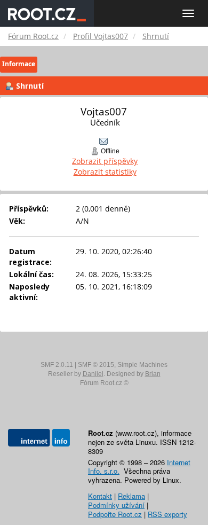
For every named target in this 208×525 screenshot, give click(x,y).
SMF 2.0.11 (57, 365)
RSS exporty (167, 514)
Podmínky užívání (116, 505)
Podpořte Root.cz (115, 514)
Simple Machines (142, 365)
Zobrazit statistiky (105, 172)
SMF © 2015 (96, 365)
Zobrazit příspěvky (105, 161)
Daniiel (93, 374)
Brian (153, 374)
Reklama (131, 496)
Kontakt (100, 496)
